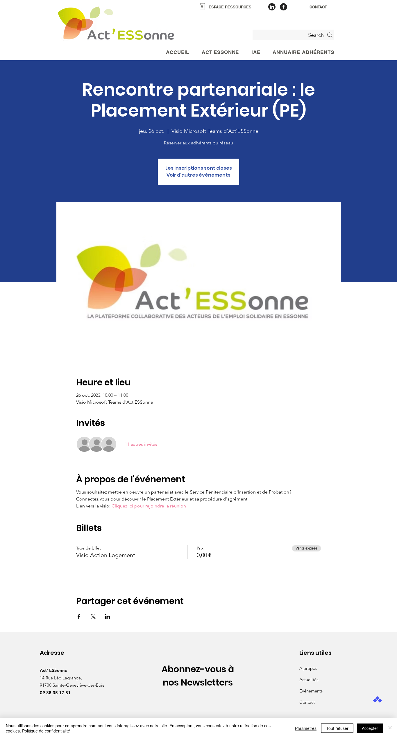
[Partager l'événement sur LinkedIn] (107, 616)
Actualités (308, 679)
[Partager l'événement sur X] (93, 616)
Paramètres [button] (305, 728)
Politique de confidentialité (46, 731)
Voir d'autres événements (198, 175)
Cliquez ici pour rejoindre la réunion (149, 506)
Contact (307, 702)
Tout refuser (337, 728)
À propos (308, 668)
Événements (311, 691)
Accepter (370, 728)
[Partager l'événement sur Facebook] (79, 616)
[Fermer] (390, 728)
